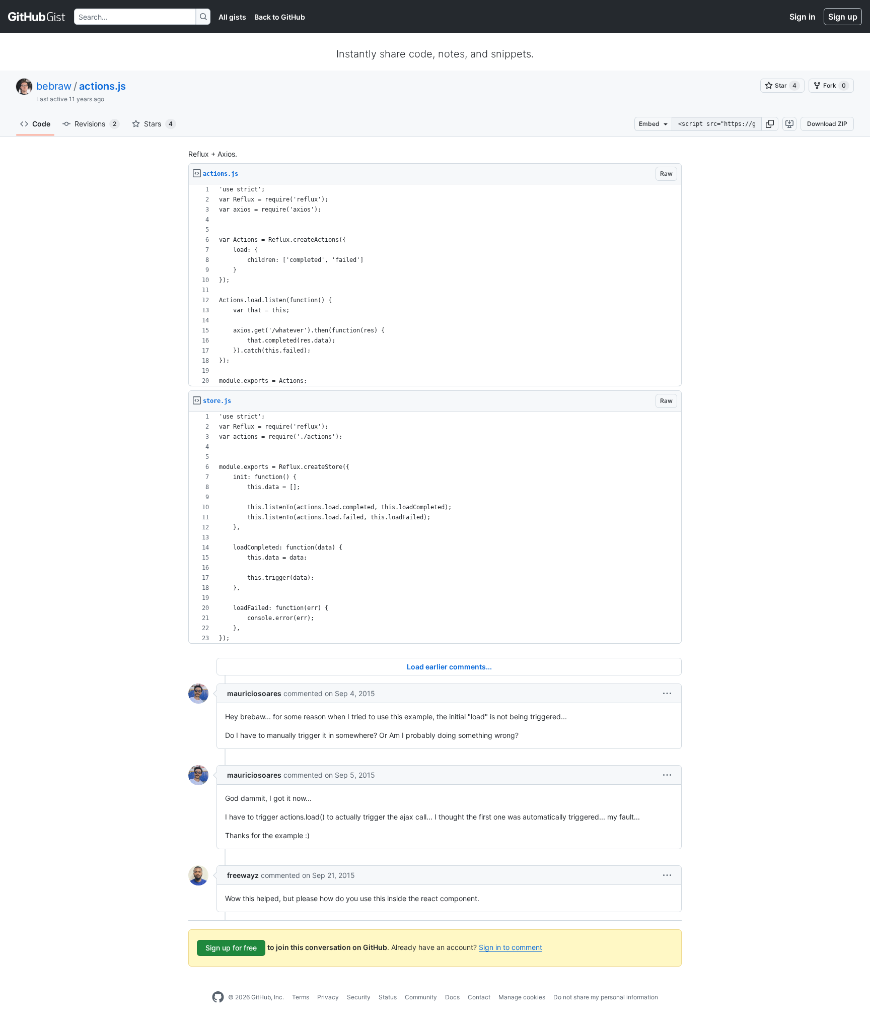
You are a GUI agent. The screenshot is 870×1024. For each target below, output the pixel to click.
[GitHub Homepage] (218, 997)
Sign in (802, 17)
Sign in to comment (510, 947)
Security (359, 997)
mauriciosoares (254, 693)
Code (41, 123)
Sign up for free (231, 947)
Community (421, 997)
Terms (300, 997)
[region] (435, 285)
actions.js (102, 86)
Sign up (842, 17)
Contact (479, 997)
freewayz (243, 875)
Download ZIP (827, 123)
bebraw (53, 86)
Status (388, 997)
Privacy (328, 997)
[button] (769, 124)
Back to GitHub (279, 17)
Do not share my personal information (605, 997)
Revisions (95, 123)
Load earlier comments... (449, 666)
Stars (158, 123)
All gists (232, 17)
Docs (452, 997)
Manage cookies (521, 997)
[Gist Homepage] (37, 17)
